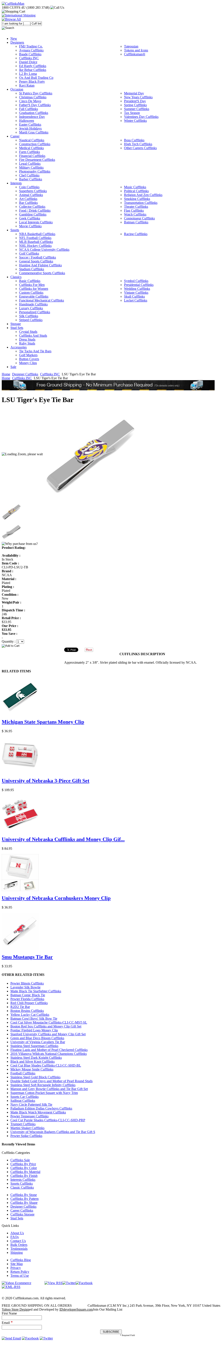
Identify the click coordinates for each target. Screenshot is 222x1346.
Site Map (16, 1264)
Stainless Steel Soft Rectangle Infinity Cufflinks (42, 1085)
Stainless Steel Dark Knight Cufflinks (36, 1057)
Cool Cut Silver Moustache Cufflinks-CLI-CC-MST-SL (48, 1022)
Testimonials (19, 1248)
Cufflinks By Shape (24, 1202)
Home (6, 374)
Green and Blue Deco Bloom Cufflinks (37, 1038)
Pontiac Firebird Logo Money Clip (34, 1030)
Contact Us (18, 1241)
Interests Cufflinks (22, 1179)
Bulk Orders (18, 1245)
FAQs (14, 1237)
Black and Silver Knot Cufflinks (32, 1061)
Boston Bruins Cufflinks (27, 1011)
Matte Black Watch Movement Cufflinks (38, 1112)
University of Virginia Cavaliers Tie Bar (37, 1042)
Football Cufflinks (22, 1073)
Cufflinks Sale (20, 1160)
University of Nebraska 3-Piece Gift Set (45, 781)
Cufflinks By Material (25, 1172)
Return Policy (19, 1271)
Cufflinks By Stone (23, 1195)
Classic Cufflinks (22, 1187)
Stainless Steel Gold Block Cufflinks (35, 1077)
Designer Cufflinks (25, 374)
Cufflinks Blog (20, 1260)
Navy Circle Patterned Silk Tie (31, 1104)
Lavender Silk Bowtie (25, 987)
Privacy (15, 1268)
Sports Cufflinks (21, 1183)
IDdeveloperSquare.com (76, 1309)
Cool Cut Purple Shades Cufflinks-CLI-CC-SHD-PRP (47, 1120)
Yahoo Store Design (15, 1309)
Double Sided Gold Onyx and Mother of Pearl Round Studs (51, 1081)
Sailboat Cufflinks (22, 1100)
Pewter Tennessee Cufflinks (29, 1116)
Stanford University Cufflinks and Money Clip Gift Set (48, 1034)
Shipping (16, 1252)
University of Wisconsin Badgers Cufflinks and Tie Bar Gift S (52, 1132)
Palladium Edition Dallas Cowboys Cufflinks (41, 1108)
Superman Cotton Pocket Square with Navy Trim (44, 1093)
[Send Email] (11, 1338)
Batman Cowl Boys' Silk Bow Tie (33, 1018)
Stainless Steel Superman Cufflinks (34, 1046)
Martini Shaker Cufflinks (27, 1128)
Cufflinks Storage (22, 1214)
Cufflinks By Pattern (24, 1199)
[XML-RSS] (11, 1287)
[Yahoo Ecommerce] (16, 1283)
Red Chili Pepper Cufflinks (29, 1003)
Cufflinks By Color (23, 1168)
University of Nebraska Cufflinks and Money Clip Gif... (63, 839)
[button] (111, 646)
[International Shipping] (19, 15)
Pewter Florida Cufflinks (27, 999)
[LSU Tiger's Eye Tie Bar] (90, 454)
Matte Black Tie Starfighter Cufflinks (35, 991)
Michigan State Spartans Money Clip (43, 722)
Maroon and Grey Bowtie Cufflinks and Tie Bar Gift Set (49, 1089)
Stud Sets (16, 1218)
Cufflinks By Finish (24, 1176)
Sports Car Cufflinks (24, 1097)
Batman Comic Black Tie (27, 995)
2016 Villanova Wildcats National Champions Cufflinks (48, 1054)
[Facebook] (84, 1283)
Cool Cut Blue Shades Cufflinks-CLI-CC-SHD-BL (45, 1065)
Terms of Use (19, 1275)
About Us (17, 1233)
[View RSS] (53, 1283)
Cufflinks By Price (23, 1164)
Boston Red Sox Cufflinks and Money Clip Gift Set (45, 1026)
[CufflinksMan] (13, 3)
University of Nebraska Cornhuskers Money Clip (56, 898)
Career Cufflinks (21, 1210)
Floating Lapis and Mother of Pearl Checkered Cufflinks (49, 1050)
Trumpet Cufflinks (23, 1124)
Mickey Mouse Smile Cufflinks (31, 1069)
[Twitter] (69, 1283)
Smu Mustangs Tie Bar (27, 957)
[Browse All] (11, 19)
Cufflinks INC (50, 374)
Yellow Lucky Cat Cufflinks (29, 1014)
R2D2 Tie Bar (20, 1007)
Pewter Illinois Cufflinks (27, 983)
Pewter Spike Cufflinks (26, 1136)
